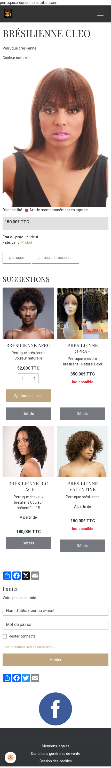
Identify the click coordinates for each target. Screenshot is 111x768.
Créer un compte (14, 647)
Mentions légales (55, 746)
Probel (26, 242)
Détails (28, 413)
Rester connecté (22, 636)
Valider (55, 659)
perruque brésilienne (55, 257)
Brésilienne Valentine (82, 486)
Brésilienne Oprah (82, 348)
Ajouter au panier (28, 395)
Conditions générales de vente (55, 753)
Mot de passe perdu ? (41, 647)
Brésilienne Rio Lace (28, 486)
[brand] (9, 14)
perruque (16, 257)
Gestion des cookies (55, 761)
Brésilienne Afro (28, 345)
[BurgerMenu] (100, 14)
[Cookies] (10, 757)
